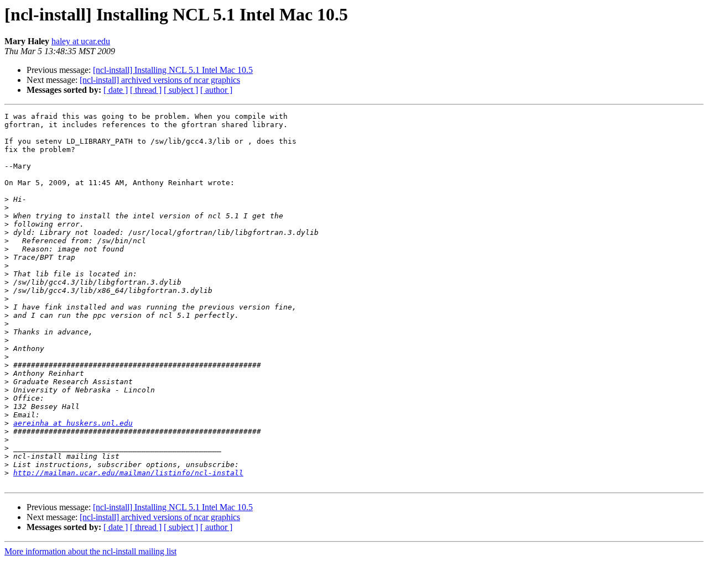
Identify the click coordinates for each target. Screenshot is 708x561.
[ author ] (216, 90)
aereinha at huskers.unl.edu (73, 423)
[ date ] (115, 90)
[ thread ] (146, 90)
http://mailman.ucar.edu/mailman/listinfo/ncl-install (128, 473)
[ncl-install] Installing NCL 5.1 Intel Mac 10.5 (173, 70)
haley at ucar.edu (80, 41)
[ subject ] (181, 90)
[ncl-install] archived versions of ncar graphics (160, 80)
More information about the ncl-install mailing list (90, 551)
